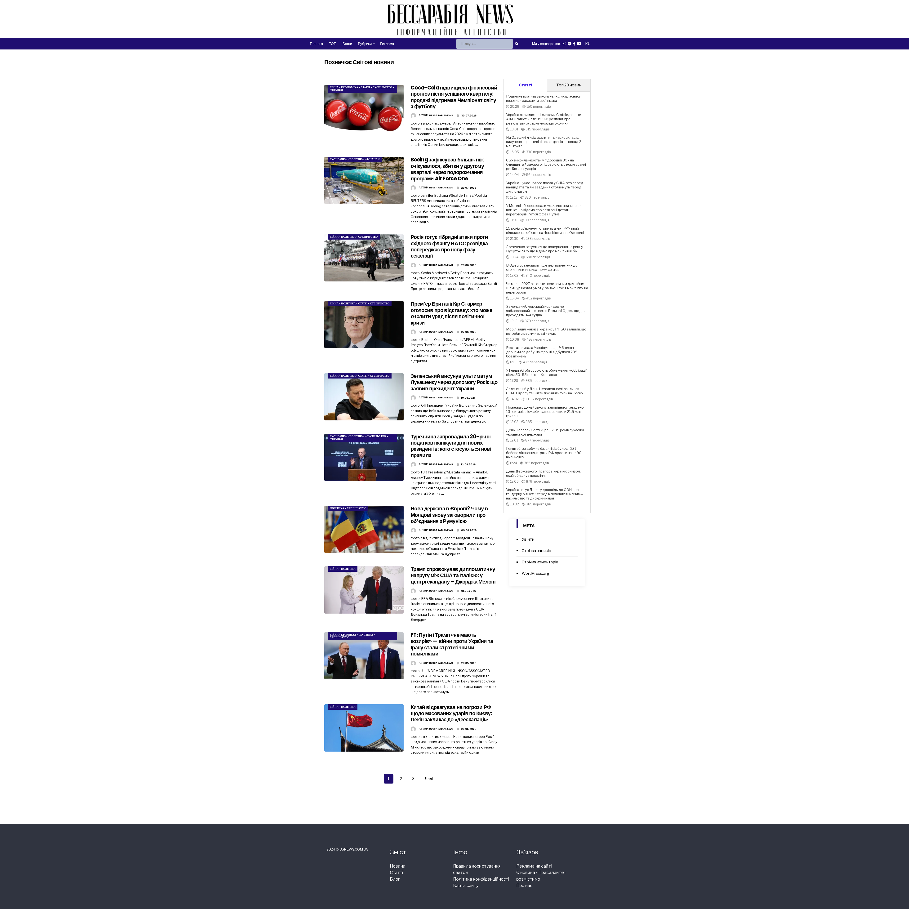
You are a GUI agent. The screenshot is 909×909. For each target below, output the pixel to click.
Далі (429, 778)
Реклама (387, 43)
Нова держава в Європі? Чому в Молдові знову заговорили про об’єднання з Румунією (449, 515)
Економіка (349, 87)
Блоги (347, 43)
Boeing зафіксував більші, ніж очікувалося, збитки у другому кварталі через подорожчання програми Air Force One (447, 169)
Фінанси (336, 90)
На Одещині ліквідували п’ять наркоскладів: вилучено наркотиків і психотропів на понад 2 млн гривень (543, 141)
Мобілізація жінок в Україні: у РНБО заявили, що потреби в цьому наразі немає (546, 331)
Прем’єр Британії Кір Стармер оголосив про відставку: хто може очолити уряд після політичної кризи (451, 313)
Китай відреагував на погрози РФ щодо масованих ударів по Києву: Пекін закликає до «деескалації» (451, 713)
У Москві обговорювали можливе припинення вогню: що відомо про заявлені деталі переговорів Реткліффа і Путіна (544, 210)
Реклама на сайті (534, 866)
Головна (316, 43)
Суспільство (382, 87)
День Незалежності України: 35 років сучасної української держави (545, 432)
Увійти (528, 539)
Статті (365, 87)
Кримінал (348, 635)
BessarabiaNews (441, 115)
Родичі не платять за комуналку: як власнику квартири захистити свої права (543, 98)
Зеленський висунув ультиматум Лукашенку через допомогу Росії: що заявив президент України (454, 382)
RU (587, 43)
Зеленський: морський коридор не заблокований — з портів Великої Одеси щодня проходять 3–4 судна (545, 310)
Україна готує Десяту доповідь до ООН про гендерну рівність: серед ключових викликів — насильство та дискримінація (545, 494)
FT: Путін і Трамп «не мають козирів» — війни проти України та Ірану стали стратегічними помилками (452, 644)
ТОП (332, 43)
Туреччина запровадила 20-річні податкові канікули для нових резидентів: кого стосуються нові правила (451, 446)
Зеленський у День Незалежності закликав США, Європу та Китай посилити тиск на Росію (544, 391)
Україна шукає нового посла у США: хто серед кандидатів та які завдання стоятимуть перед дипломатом (544, 187)
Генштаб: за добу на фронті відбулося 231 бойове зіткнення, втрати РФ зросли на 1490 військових (543, 452)
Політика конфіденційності (481, 879)
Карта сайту (466, 885)
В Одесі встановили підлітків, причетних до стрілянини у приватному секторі (542, 267)
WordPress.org (535, 573)
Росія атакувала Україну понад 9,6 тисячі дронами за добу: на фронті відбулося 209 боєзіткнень (541, 352)
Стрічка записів (536, 550)
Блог (395, 879)
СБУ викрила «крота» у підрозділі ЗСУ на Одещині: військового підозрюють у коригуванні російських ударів (546, 164)
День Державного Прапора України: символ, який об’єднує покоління (543, 473)
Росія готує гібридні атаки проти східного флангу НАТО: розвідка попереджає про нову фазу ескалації (449, 246)
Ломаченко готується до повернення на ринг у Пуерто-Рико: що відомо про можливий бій (544, 249)
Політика (356, 159)
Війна (334, 87)
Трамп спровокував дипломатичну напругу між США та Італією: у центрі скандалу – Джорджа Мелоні (453, 575)
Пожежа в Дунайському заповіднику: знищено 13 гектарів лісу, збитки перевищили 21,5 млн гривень (545, 411)
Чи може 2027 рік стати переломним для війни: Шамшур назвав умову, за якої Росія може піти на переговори (547, 288)
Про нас (524, 885)
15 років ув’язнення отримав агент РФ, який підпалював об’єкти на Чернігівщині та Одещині (545, 230)
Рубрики (364, 43)
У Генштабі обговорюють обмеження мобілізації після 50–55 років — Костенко (546, 372)
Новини (397, 866)
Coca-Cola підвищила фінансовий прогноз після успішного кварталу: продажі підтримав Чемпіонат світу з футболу (454, 97)
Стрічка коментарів (540, 562)
